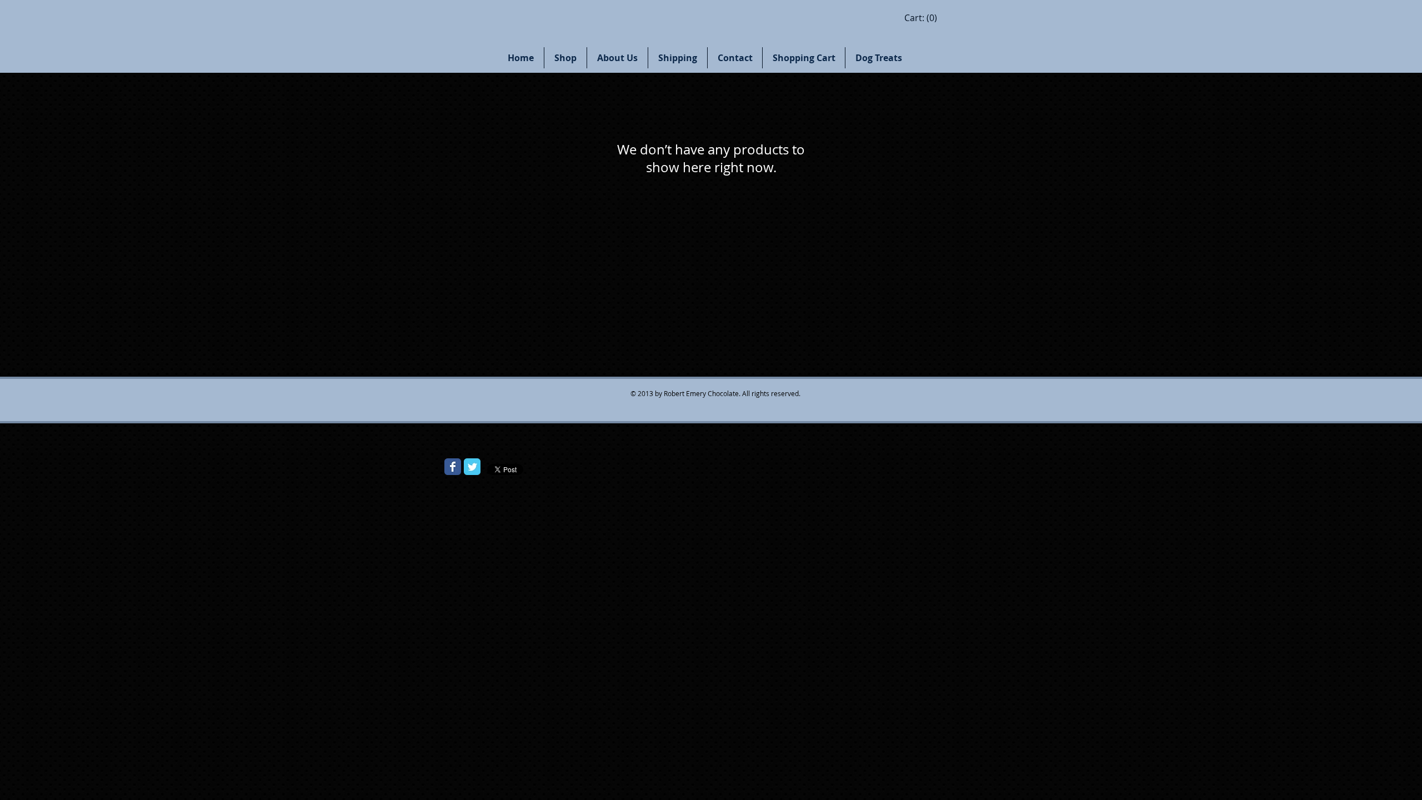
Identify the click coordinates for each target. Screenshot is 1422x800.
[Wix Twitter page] (472, 466)
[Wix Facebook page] (452, 466)
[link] (921, 18)
